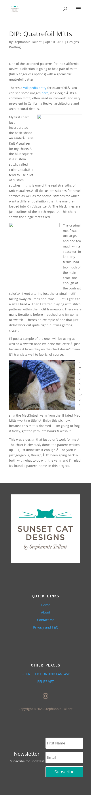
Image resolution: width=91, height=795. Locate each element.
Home (45, 605)
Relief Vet (45, 681)
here (45, 93)
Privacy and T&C (45, 627)
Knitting (15, 47)
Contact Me (45, 619)
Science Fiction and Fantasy (46, 674)
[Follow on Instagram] (45, 696)
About (45, 612)
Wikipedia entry (34, 88)
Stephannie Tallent (27, 42)
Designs (73, 42)
